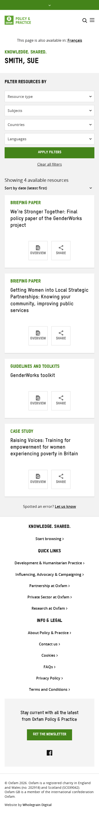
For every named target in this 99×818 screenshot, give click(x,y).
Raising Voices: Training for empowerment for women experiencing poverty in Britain (44, 448)
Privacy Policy (48, 678)
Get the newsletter (49, 735)
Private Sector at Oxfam (48, 597)
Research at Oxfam (48, 608)
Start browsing (48, 539)
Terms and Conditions (48, 689)
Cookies (48, 655)
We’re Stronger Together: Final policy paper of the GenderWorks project (46, 219)
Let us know (65, 506)
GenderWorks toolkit (32, 376)
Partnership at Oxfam (48, 586)
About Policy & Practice (48, 633)
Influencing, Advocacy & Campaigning (48, 574)
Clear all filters (49, 164)
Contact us (48, 644)
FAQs (48, 667)
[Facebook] (49, 752)
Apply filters (49, 153)
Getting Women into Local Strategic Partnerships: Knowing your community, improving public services (49, 301)
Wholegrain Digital (37, 805)
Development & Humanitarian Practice (48, 563)
